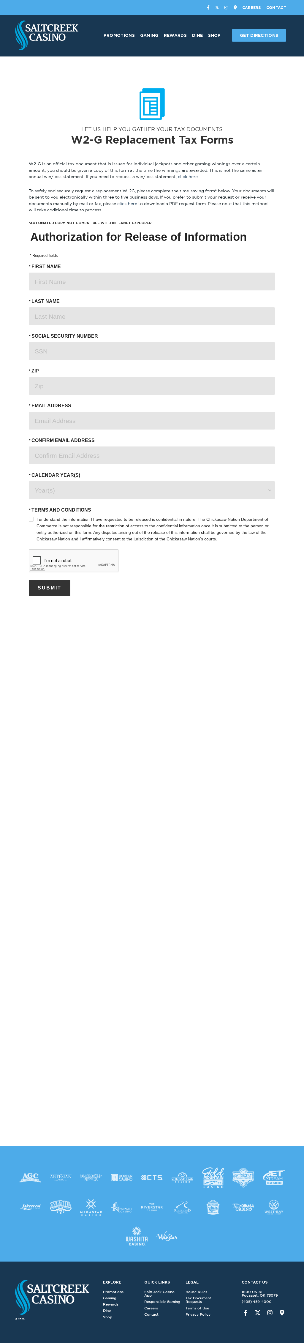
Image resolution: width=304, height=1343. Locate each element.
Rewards (175, 35)
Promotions (119, 35)
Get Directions (259, 35)
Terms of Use (197, 1308)
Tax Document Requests (198, 1299)
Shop (214, 35)
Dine (197, 35)
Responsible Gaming (162, 1301)
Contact (276, 7)
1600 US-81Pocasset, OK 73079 (260, 1293)
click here (188, 176)
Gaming (149, 35)
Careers (251, 7)
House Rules (196, 1292)
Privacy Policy (198, 1314)
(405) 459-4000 (257, 1301)
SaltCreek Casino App (159, 1293)
